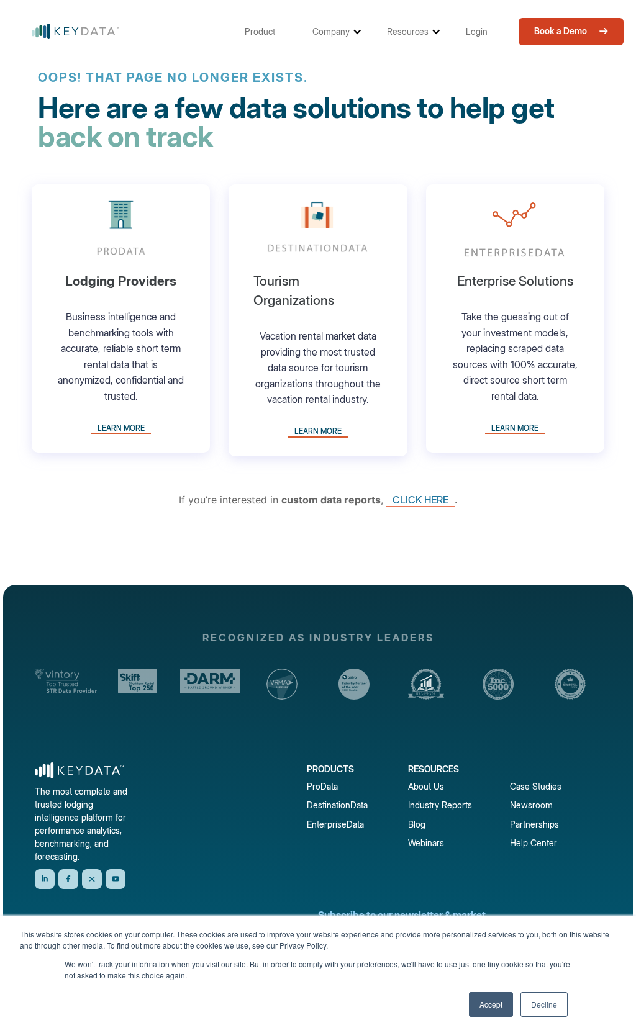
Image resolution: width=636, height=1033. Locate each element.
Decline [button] (544, 1004)
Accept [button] (490, 1004)
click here (420, 500)
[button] (266, 31)
